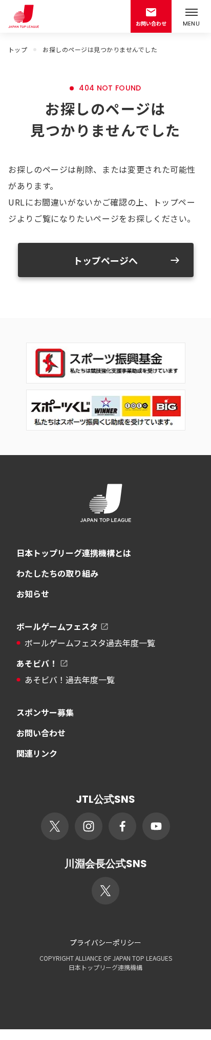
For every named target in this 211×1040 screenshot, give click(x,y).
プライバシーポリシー (105, 942)
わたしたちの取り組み (57, 573)
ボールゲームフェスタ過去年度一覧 (90, 643)
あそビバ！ (36, 663)
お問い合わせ (41, 733)
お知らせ (32, 593)
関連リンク (36, 753)
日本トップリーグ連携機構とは (73, 553)
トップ (17, 49)
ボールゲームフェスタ (57, 626)
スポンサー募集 (45, 712)
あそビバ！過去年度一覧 (70, 679)
